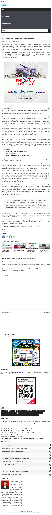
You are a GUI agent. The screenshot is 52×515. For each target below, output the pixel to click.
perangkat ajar (13, 415)
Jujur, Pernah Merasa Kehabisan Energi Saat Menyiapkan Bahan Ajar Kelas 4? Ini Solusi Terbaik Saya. (25, 421)
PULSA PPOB (4, 19)
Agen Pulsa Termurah (38, 412)
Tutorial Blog (5, 410)
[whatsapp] (14, 236)
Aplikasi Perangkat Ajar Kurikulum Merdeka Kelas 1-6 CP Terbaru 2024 (18, 432)
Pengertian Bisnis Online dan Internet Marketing (12, 451)
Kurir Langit (41, 410)
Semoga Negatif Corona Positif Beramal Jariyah (16, 151)
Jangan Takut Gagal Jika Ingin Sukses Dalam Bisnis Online (14, 445)
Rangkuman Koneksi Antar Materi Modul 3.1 (11, 434)
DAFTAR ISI (4, 12)
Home (3, 9)
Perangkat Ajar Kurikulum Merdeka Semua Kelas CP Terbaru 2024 (16, 429)
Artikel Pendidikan (5, 412)
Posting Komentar (15, 41)
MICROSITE (4, 26)
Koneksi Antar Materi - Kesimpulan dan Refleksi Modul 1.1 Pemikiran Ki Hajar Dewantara (22, 438)
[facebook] (3, 236)
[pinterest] (10, 236)
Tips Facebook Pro (34, 415)
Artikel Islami (14, 412)
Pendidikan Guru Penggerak (23, 415)
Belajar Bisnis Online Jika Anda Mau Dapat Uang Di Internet (14, 464)
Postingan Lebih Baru (6, 312)
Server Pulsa (5, 16)
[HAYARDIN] (4, 5)
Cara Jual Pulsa (5, 415)
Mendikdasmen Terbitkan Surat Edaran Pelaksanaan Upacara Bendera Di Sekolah (20, 425)
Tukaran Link (5, 468)
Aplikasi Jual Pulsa (22, 412)
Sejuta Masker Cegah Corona (12, 153)
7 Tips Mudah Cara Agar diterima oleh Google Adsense (13, 454)
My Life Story (19, 410)
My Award (30, 412)
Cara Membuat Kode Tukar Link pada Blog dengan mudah (14, 448)
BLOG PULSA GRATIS (6, 23)
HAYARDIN (30, 511)
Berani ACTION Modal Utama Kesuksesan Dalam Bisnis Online (15, 458)
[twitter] (7, 236)
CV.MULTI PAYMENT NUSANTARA (36, 512)
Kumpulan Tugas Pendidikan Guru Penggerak (12, 436)
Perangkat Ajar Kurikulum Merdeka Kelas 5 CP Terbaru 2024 (15, 431)
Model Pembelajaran (28, 410)
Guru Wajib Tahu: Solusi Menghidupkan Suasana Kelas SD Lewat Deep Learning (20, 423)
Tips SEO (35, 410)
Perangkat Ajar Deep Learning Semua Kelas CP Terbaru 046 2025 (16, 427)
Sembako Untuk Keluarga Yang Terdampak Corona (17, 155)
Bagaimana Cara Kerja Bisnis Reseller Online (11, 474)
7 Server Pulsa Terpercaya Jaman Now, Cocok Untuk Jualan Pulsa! (16, 461)
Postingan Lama (47, 312)
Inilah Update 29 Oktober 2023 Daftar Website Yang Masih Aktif (15, 471)
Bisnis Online (12, 410)
